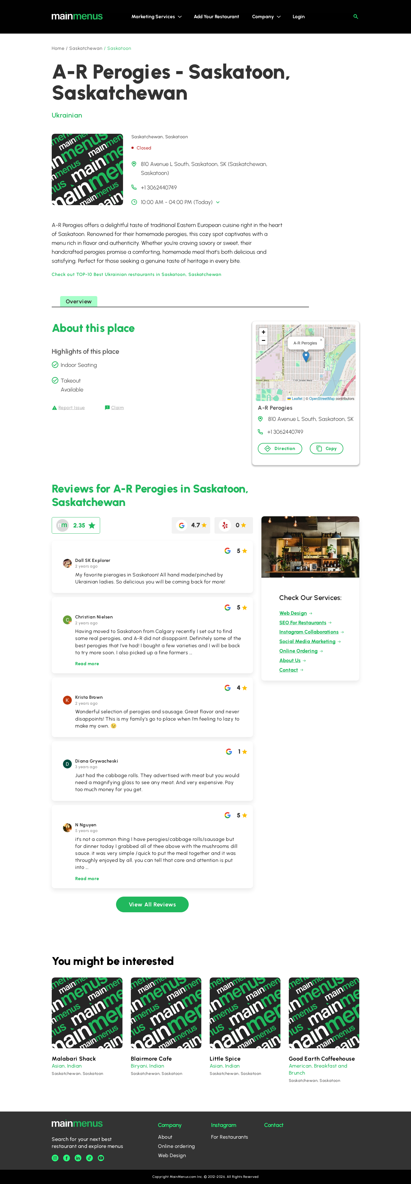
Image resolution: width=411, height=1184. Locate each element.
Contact (288, 670)
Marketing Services (153, 16)
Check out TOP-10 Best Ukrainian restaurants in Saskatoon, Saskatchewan (136, 274)
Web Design (293, 613)
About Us (290, 660)
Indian (74, 1066)
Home (58, 48)
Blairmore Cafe (151, 1058)
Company (263, 16)
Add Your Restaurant (216, 16)
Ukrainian (67, 115)
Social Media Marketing (307, 641)
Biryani (139, 1066)
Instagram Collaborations (309, 632)
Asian (58, 1066)
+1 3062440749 (159, 187)
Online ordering (176, 1146)
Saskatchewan (86, 48)
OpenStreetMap (322, 398)
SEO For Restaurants (302, 623)
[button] (306, 357)
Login (299, 16)
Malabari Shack (74, 1058)
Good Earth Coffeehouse (322, 1058)
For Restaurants (229, 1137)
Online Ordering (298, 651)
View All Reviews (152, 904)
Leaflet (297, 398)
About (165, 1137)
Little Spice (225, 1058)
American (300, 1066)
